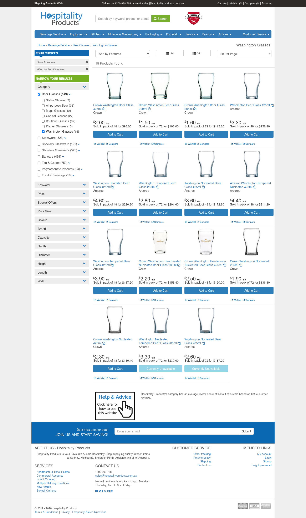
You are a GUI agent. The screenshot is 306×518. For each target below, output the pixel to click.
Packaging (152, 34)
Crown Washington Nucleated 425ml (112, 341)
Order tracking (202, 454)
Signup (267, 461)
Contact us (204, 465)
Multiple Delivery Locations (53, 483)
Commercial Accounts (50, 475)
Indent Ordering (46, 479)
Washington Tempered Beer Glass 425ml (111, 263)
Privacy (65, 512)
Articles (224, 34)
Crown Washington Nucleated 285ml (249, 263)
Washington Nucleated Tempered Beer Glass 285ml (158, 341)
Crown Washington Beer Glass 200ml (159, 107)
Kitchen (96, 34)
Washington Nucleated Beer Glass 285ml (202, 341)
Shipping (205, 461)
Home (41, 45)
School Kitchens (46, 490)
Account (267, 3)
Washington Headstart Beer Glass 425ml (111, 185)
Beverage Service (52, 34)
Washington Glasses (105, 45)
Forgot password (261, 465)
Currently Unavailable (161, 368)
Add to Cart (115, 134)
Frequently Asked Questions (89, 512)
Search (162, 18)
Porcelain (172, 34)
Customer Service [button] (255, 34)
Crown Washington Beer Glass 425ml (113, 107)
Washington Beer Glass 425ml (250, 105)
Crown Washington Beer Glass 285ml (204, 107)
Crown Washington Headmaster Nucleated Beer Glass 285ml (160, 263)
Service (190, 34)
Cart (222, 3)
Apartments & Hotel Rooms (53, 472)
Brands (207, 34)
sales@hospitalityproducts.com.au (163, 3)
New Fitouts (44, 487)
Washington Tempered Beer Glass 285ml (157, 185)
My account (264, 454)
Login (268, 457)
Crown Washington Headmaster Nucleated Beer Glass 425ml (205, 263)
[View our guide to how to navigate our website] (115, 406)
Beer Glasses (81, 45)
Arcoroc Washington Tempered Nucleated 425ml (250, 185)
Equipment (77, 34)
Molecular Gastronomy (123, 34)
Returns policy (202, 457)
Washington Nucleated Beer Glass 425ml (202, 185)
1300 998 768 (123, 3)
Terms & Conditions (46, 512)
